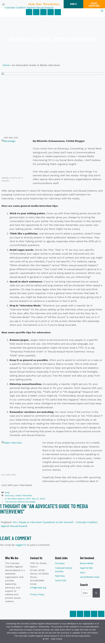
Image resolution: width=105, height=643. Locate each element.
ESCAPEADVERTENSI (94, 4)
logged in (20, 544)
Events (82, 572)
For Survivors (60, 563)
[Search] (96, 592)
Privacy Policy (37, 594)
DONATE (73, 3)
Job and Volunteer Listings (89, 577)
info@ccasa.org (38, 587)
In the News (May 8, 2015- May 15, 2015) (25, 498)
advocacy (9, 495)
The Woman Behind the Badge (20, 502)
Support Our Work (86, 568)
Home (6, 65)
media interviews (23, 495)
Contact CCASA (60, 580)
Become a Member (86, 563)
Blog (7, 492)
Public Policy (60, 576)
